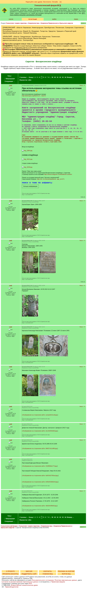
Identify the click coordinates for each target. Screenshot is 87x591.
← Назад (30, 77)
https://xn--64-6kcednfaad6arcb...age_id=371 (50, 179)
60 (55, 77)
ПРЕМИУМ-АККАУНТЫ (10, 574)
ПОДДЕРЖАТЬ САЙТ (29, 574)
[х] (60, 2)
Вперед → (70, 77)
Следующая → (10, 81)
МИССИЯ (29, 571)
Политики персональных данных (66, 580)
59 (52, 77)
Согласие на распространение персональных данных (20, 582)
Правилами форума (58, 582)
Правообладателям (11, 587)
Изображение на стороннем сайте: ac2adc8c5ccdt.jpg (40, 415)
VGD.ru (11, 19)
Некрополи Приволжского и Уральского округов (57, 23)
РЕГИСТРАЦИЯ (32, 19)
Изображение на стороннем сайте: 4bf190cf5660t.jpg (40, 506)
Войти (54, 19)
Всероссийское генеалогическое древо (24, 585)
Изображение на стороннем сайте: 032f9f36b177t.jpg (40, 466)
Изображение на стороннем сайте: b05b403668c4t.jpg (40, 482)
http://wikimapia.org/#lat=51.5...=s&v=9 (34, 96)
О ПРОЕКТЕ (10, 571)
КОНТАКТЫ (48, 571)
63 (63, 77)
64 (65, 77)
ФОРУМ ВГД (66, 574)
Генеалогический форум (9, 526)
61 (57, 77)
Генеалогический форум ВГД (48, 5)
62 (60, 77)
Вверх (81, 85)
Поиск (76, 19)
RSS (30, 583)
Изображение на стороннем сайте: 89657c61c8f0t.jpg (40, 448)
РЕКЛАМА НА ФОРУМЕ (66, 571)
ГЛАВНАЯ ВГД (48, 574)
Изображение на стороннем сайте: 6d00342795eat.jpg (40, 475)
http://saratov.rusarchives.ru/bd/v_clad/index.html (42, 142)
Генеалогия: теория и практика (16, 23)
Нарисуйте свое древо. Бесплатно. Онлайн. (42, 2)
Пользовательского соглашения (43, 580)
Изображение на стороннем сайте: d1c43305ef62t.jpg (40, 431)
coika (29, 80)
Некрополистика (33, 23)
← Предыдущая (9, 78)
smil (10, 85)
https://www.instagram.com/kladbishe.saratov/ (58, 174)
